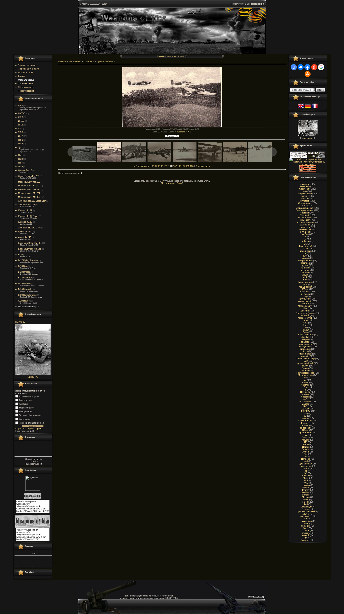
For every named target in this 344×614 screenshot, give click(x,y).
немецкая (305, 220)
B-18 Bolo (22, 266)
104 (183, 166)
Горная (305, 487)
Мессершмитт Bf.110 (28, 185)
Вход (180, 56)
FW (305, 435)
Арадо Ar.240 (24, 237)
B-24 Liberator (25, 277)
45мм (305, 361)
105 (187, 166)
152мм (305, 365)
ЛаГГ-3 (21, 113)
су (305, 389)
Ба (305, 413)
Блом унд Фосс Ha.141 (29, 249)
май (306, 461)
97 (156, 166)
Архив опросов (35, 428)
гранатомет (305, 432)
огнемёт (305, 356)
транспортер (305, 516)
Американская (305, 260)
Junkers (305, 418)
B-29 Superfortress (27, 295)
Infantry (306, 490)
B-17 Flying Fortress (28, 260)
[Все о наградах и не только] (307, 171)
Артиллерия (25, 419)
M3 (305, 377)
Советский (304, 189)
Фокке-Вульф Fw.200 (28, 176)
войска (305, 241)
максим (306, 475)
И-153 (21, 121)
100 (165, 166)
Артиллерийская (304, 208)
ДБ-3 (20, 117)
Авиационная (305, 287)
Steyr (305, 528)
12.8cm (305, 530)
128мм (305, 514)
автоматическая (305, 334)
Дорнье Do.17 (25, 170)
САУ (304, 205)
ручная (305, 370)
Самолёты (89, 61)
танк (304, 191)
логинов (306, 485)
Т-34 (305, 284)
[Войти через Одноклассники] (308, 74)
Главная (160, 56)
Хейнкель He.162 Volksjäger (32, 201)
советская (305, 227)
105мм (305, 289)
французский (305, 246)
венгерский (305, 428)
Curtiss (305, 437)
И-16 (20, 124)
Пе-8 (20, 143)
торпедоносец (305, 344)
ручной (305, 258)
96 (153, 166)
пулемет (304, 201)
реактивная (306, 466)
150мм (305, 382)
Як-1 (20, 155)
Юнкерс (305, 423)
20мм (305, 275)
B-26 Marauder (25, 289)
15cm (305, 387)
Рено (305, 332)
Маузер (306, 440)
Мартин (306, 497)
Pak (305, 308)
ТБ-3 (20, 132)
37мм (305, 248)
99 (162, 166)
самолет (304, 184)
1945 (305, 256)
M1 (305, 473)
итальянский (305, 251)
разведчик (305, 224)
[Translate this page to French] (314, 108)
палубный (305, 291)
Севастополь (307, 138)
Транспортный (305, 282)
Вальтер (306, 449)
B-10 (20, 254)
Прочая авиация (26, 306)
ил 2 (306, 480)
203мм (305, 468)
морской (305, 397)
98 (159, 166)
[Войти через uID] (294, 67)
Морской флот (26, 407)
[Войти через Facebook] (307, 67)
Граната (305, 342)
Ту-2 (20, 147)
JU (305, 416)
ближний (306, 533)
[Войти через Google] (321, 67)
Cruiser (305, 279)
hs (306, 456)
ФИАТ (306, 483)
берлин (305, 272)
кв (306, 471)
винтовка (305, 294)
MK (305, 244)
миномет (305, 303)
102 (175, 166)
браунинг (305, 526)
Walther (306, 492)
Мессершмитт (305, 306)
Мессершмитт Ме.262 (29, 193)
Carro (305, 325)
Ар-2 (20, 105)
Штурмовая (306, 521)
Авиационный (305, 346)
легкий (304, 196)
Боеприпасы (25, 411)
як (305, 380)
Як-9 (20, 166)
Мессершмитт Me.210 (29, 189)
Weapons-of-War (184, 132)
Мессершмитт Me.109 (29, 182)
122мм (305, 430)
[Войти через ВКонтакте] (301, 67)
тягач (305, 320)
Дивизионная (305, 463)
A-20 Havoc (24, 301)
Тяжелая (306, 509)
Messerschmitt (305, 318)
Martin (306, 444)
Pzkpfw (305, 339)
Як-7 (20, 163)
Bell (306, 504)
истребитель (304, 217)
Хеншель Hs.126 (26, 204)
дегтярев (305, 263)
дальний (305, 315)
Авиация (23, 403)
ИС (305, 442)
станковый (305, 349)
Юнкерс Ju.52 (25, 210)
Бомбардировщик (305, 210)
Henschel (305, 459)
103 (179, 166)
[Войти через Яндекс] (314, 67)
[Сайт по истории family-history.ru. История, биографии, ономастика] (307, 164)
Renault (305, 330)
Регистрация (170, 56)
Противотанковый (306, 511)
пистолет (305, 270)
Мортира (305, 540)
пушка (304, 198)
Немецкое (305, 392)
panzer (305, 495)
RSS (185, 56)
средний (304, 213)
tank (305, 277)
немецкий (305, 186)
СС (305, 236)
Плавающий (306, 506)
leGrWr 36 (20, 322)
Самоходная (304, 203)
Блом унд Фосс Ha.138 (29, 243)
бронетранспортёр (305, 358)
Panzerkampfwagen (305, 313)
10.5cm (305, 451)
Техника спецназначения (31, 422)
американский (304, 193)
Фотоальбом (75, 61)
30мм (306, 499)
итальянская (305, 354)
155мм (305, 425)
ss (305, 239)
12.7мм (305, 408)
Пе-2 (20, 140)
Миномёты (32, 377)
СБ (19, 128)
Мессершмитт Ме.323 (29, 197)
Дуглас (305, 368)
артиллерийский (305, 363)
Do (305, 327)
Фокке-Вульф (305, 420)
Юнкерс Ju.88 (25, 222)
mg (305, 296)
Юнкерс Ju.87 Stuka (28, 216)
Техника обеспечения (30, 415)
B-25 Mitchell (24, 283)
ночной (305, 535)
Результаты (20, 428)
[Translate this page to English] (300, 108)
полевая (305, 394)
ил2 (305, 399)
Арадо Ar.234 (24, 231)
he (305, 253)
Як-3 (20, 159)
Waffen (305, 234)
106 (192, 166)
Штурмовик (305, 299)
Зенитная (305, 267)
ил (306, 538)
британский (305, 229)
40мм (306, 478)
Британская (305, 401)
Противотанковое (305, 373)
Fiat (306, 454)
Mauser (305, 404)
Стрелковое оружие (29, 396)
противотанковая (305, 222)
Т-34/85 (306, 502)
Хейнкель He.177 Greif (29, 227)
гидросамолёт (305, 301)
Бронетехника (26, 400)
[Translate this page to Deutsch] (307, 108)
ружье (305, 265)
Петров (306, 447)
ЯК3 (305, 406)
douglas (305, 337)
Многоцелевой (305, 375)
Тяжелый (304, 215)
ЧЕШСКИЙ (305, 411)
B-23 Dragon (24, 272)
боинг (306, 523)
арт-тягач (305, 310)
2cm (306, 518)
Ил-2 (20, 136)
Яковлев (305, 385)
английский (305, 232)
